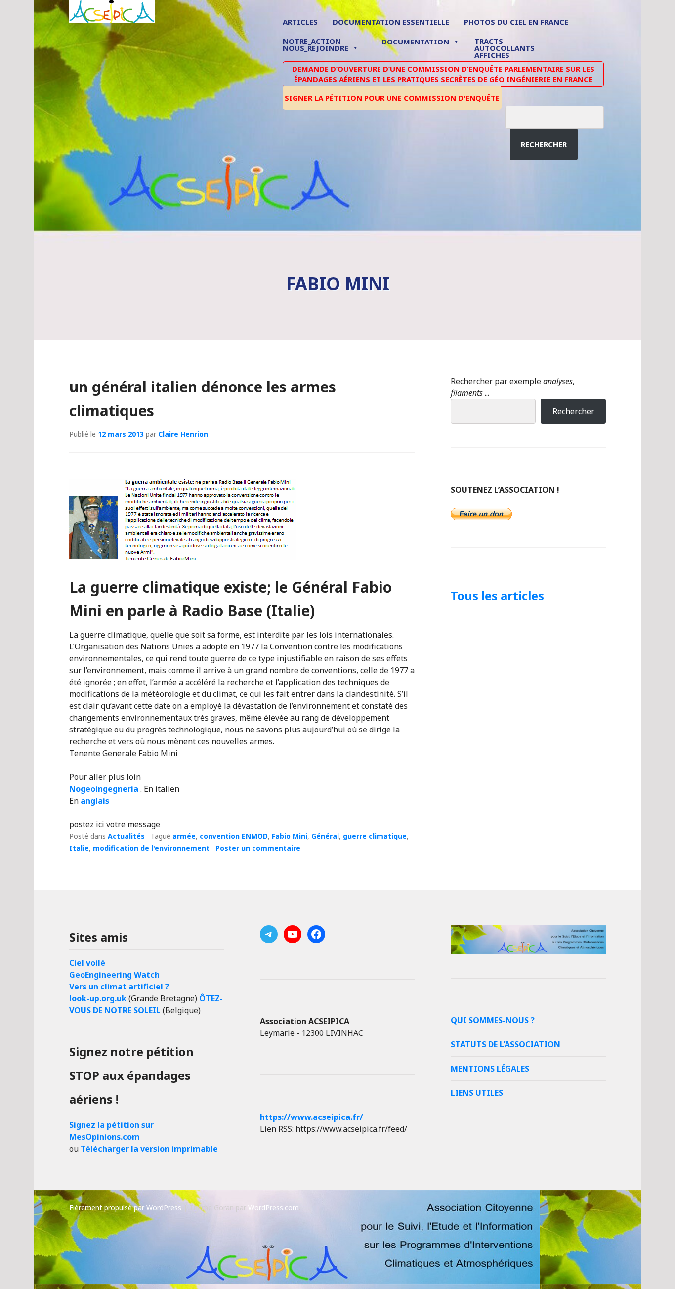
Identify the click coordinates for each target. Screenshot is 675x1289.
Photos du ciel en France (516, 22)
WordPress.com (273, 1207)
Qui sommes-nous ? (493, 1020)
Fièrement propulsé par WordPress (125, 1207)
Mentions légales (490, 1068)
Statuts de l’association (505, 1044)
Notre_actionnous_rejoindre (315, 45)
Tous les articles (497, 595)
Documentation (415, 41)
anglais (95, 800)
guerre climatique (375, 836)
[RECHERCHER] (562, 116)
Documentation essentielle (391, 22)
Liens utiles (477, 1092)
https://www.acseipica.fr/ (311, 1117)
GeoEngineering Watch (114, 974)
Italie (79, 848)
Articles (300, 22)
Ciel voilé (87, 962)
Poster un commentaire (257, 848)
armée (184, 836)
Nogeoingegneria (104, 788)
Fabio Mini (289, 836)
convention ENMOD (234, 836)
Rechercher (544, 144)
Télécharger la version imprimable (149, 1148)
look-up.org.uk (98, 998)
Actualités (126, 836)
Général (325, 836)
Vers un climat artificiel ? (119, 986)
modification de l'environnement (151, 848)
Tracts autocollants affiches (504, 47)
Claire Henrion (183, 434)
